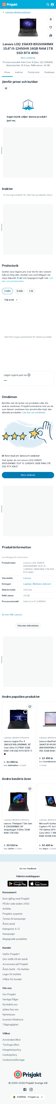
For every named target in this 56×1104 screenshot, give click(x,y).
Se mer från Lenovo (12, 614)
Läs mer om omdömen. (34, 412)
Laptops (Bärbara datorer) (18, 12)
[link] (18, 735)
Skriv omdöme (28, 57)
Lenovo (27, 578)
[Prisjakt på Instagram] (31, 1089)
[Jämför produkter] (50, 35)
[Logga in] (52, 4)
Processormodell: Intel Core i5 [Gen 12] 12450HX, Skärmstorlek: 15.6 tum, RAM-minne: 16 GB (28, 64)
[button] (50, 19)
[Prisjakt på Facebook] (25, 1089)
